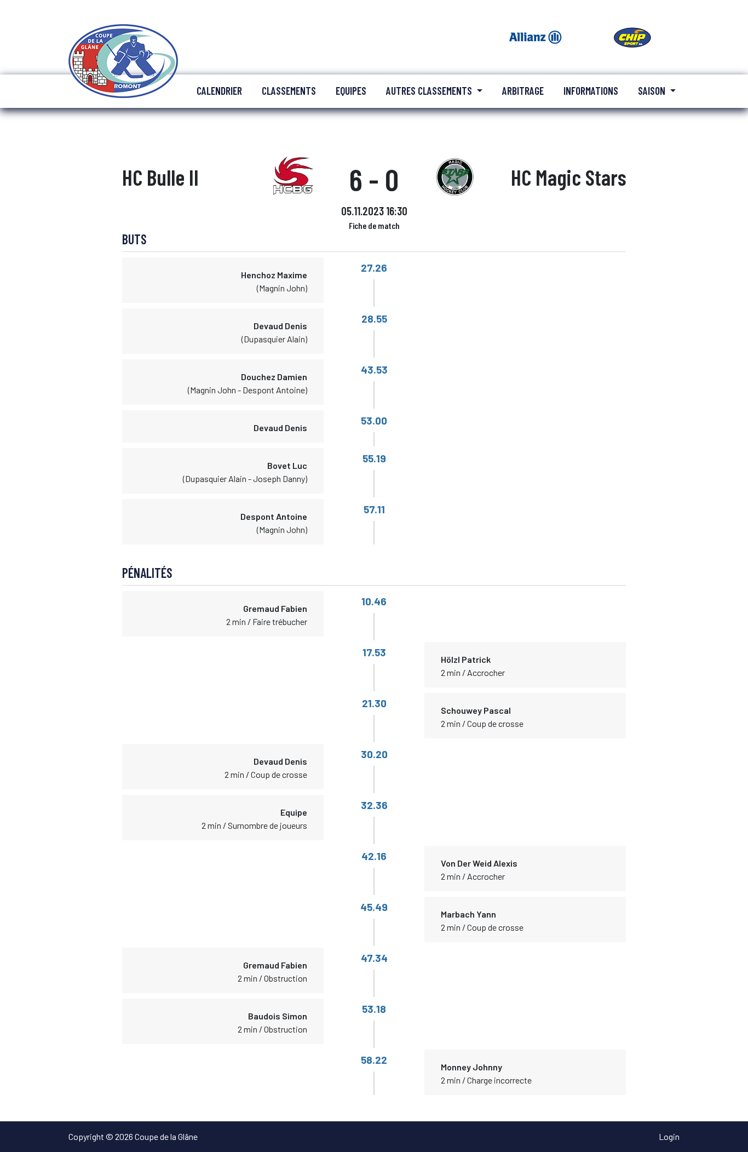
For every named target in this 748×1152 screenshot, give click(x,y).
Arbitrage (523, 90)
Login (669, 1136)
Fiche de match (374, 225)
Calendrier (219, 90)
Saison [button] (653, 90)
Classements (289, 90)
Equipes (351, 90)
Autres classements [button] (430, 90)
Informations (590, 90)
